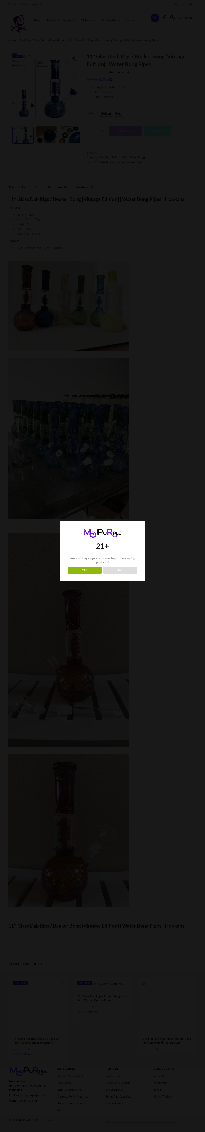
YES (84, 570)
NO (120, 570)
